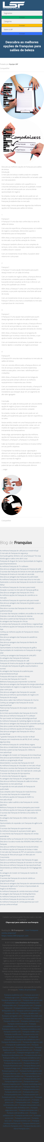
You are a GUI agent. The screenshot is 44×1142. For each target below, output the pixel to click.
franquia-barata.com (32, 1126)
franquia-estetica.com (30, 1060)
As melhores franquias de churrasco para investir (17, 587)
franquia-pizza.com (23, 1100)
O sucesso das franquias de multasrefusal (15, 794)
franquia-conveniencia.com (29, 1026)
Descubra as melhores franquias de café (14, 661)
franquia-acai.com (31, 995)
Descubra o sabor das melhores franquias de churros (19, 700)
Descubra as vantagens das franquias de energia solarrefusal (22, 684)
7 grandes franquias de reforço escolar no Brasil (17, 737)
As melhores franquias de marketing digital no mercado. (20, 721)
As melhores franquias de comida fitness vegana (17, 744)
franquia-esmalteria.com (30, 1058)
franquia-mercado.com (13, 1087)
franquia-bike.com (9, 1005)
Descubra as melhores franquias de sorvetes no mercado (20, 862)
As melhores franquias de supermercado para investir (19, 600)
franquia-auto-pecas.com (32, 1000)
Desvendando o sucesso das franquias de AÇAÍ (17, 763)
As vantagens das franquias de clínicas (14, 621)
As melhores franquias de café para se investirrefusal (19, 551)
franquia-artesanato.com (11, 1000)
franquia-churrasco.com (12, 1018)
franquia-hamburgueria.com (31, 1071)
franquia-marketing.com (31, 1084)
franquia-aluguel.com (29, 997)
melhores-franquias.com (12, 1126)
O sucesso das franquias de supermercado (15, 828)
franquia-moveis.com (12, 1089)
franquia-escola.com (33, 1055)
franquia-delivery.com (24, 1047)
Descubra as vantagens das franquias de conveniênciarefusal (22, 723)
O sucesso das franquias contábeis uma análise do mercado (21, 613)
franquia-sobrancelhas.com (17, 1113)
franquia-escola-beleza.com (12, 1055)
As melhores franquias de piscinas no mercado (17, 899)
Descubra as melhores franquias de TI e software (17, 716)
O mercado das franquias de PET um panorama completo (21, 852)
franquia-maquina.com (11, 1084)
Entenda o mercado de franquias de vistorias (16, 616)
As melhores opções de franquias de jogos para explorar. (20, 810)
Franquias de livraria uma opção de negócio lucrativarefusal (21, 663)
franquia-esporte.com (11, 1060)
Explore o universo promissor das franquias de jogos (19, 860)
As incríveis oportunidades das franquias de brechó (18, 713)
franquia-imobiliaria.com (31, 1073)
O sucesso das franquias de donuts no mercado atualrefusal (21, 571)
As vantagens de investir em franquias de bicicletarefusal (20, 755)
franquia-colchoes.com (30, 1021)
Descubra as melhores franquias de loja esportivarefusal (20, 865)
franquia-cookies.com (10, 1029)
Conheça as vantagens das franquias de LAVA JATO (18, 655)
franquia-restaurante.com (29, 1105)
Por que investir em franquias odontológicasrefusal (18, 718)
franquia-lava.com (32, 1076)
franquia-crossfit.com (12, 1034)
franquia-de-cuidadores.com (28, 1039)
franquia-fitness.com (32, 1066)
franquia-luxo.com (31, 1081)
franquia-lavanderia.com (12, 1079)
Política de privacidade (27, 990)
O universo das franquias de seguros (13, 776)
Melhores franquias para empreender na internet (18, 682)
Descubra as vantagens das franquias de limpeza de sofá (20, 569)
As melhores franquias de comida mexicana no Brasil (19, 891)
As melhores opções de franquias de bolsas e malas (19, 849)
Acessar (22, 17)
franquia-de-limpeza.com (11, 1042)
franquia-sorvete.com (23, 1115)
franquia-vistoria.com (30, 1123)
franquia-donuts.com (24, 1050)
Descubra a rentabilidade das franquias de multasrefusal (20, 747)
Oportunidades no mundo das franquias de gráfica (18, 647)
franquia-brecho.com (22, 1008)
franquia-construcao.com (17, 1024)
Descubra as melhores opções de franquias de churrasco (20, 729)
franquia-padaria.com (12, 1094)
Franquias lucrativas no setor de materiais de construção (20, 771)
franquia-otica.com (30, 1092)
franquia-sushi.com (22, 1118)
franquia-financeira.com (12, 1066)
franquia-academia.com (13, 995)
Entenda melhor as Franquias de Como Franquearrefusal (20, 839)
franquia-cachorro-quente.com (29, 1011)
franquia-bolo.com (25, 1005)
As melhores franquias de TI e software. (14, 566)
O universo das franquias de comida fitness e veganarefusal (21, 624)
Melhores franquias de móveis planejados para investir (20, 807)
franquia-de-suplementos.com (18, 1045)
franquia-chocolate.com (32, 1016)
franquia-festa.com (31, 1063)
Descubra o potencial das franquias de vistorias (17, 619)
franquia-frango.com (12, 1068)
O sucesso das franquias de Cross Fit (13, 679)
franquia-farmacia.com (13, 1063)
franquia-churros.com (32, 1018)
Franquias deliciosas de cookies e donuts (15, 676)
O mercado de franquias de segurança (14, 553)
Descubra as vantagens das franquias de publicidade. (19, 577)
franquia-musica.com (30, 1089)
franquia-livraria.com (32, 1079)
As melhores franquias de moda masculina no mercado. (20, 579)
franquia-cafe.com (12, 1013)
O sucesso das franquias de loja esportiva (15, 773)
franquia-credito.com (31, 1032)
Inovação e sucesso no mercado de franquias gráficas (19, 590)
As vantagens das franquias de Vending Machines (18, 894)
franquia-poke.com (22, 1102)
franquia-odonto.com (13, 1092)
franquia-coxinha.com (12, 1032)
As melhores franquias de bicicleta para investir (17, 896)
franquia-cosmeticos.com (31, 1029)
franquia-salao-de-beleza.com (17, 1108)
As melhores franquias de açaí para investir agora (18, 831)
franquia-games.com (10, 1071)
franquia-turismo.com (22, 1121)
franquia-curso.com (30, 1034)
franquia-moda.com (31, 1087)
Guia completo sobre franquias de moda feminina (18, 792)
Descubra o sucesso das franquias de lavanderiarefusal (20, 768)
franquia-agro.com (12, 997)
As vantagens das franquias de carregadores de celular (19, 779)
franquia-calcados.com (29, 1013)
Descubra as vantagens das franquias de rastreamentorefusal (22, 883)
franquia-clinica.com (11, 1021)
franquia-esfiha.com (11, 1058)
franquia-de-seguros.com (32, 1042)
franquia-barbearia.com (29, 1003)
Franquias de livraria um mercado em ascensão (17, 574)
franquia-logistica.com (13, 1081)
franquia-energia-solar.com (27, 1052)
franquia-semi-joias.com (28, 1110)
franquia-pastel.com (30, 1094)
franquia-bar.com (12, 1003)
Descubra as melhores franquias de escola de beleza (19, 847)
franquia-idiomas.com (11, 1073)
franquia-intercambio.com (13, 1076)
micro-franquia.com (21, 1128)
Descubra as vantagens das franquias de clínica (17, 592)
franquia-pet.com (8, 1097)
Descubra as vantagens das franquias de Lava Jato (18, 692)
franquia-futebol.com (30, 1068)
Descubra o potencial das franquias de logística (17, 726)
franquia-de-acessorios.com (16, 1037)
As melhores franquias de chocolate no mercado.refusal (20, 765)
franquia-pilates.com (25, 1097)
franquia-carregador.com (12, 1016)
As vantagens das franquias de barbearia (14, 658)
